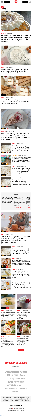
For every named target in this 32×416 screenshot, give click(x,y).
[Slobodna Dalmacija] (16, 1)
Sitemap (27, 400)
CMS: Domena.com (20, 410)
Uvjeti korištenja (7, 397)
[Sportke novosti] (8, 375)
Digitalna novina (15, 400)
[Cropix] (21, 384)
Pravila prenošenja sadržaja (20, 397)
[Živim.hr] (22, 375)
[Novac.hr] (11, 384)
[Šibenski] (16, 391)
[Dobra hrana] (20, 378)
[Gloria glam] (13, 378)
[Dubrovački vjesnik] (11, 388)
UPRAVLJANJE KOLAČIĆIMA (16, 405)
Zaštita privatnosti (8, 399)
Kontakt (24, 399)
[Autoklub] (19, 381)
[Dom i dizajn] (10, 381)
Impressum (18, 399)
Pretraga (21, 350)
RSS (22, 400)
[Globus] (15, 375)
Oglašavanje (6, 400)
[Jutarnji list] (12, 371)
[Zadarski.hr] (23, 388)
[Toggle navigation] (2, 2)
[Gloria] (8, 378)
